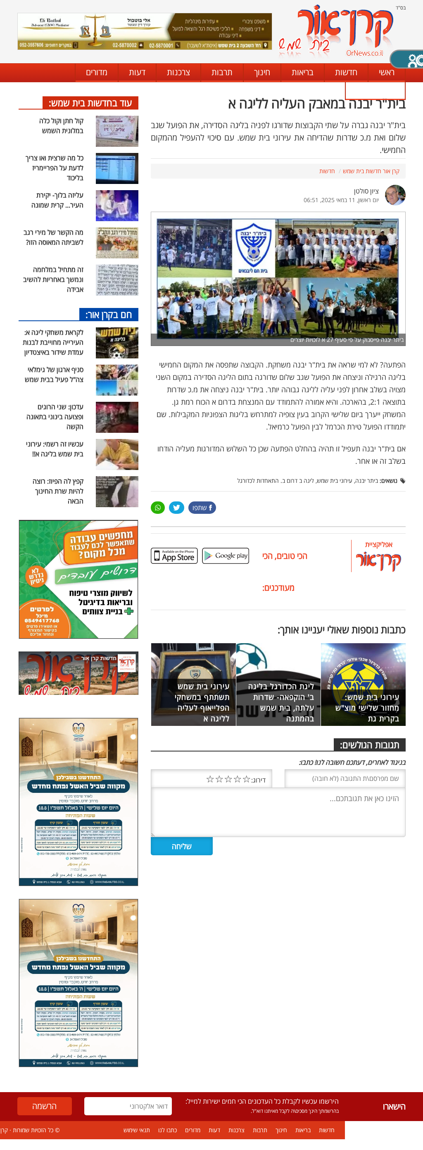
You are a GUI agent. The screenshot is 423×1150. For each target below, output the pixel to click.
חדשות (346, 72)
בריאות (303, 72)
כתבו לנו (375, 90)
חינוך (262, 72)
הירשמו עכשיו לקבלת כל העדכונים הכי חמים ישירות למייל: (262, 1101)
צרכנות (178, 72)
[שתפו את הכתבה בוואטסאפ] (158, 507)
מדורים (96, 72)
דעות (137, 72)
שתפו (199, 507)
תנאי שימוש (137, 1130)
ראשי (386, 72)
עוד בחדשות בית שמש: (90, 102)
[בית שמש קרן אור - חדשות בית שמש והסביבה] (335, 31)
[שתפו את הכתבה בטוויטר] (176, 507)
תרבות (222, 72)
